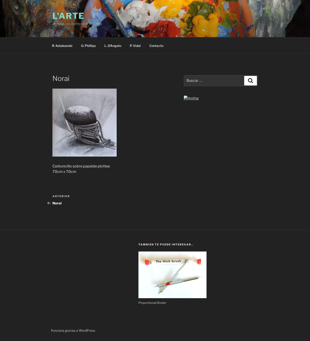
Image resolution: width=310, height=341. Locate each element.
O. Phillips (88, 46)
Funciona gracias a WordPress (73, 330)
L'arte (68, 16)
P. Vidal (135, 46)
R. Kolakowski (62, 46)
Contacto (156, 46)
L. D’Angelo (112, 46)
